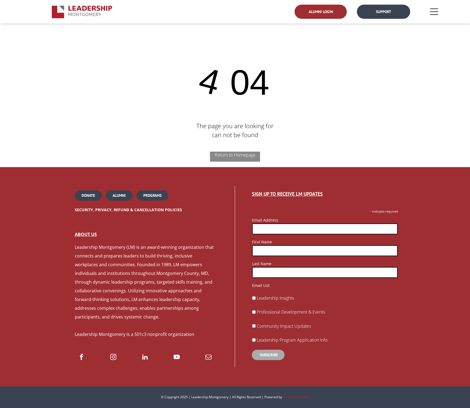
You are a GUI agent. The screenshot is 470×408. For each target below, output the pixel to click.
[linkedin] (145, 357)
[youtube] (176, 357)
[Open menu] (434, 12)
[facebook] (81, 357)
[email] (208, 357)
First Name (262, 241)
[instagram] (113, 357)
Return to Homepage (235, 155)
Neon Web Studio (296, 397)
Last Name (261, 263)
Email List (261, 285)
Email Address (265, 220)
